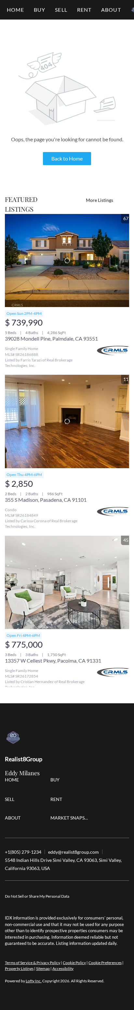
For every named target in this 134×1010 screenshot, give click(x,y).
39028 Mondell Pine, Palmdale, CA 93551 (51, 338)
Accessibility (63, 968)
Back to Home (67, 158)
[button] (39, 10)
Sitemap (43, 968)
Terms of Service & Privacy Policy (32, 962)
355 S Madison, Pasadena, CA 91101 (46, 500)
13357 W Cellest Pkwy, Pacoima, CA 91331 (53, 660)
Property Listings (19, 968)
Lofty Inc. (34, 980)
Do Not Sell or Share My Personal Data (37, 896)
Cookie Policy (74, 962)
